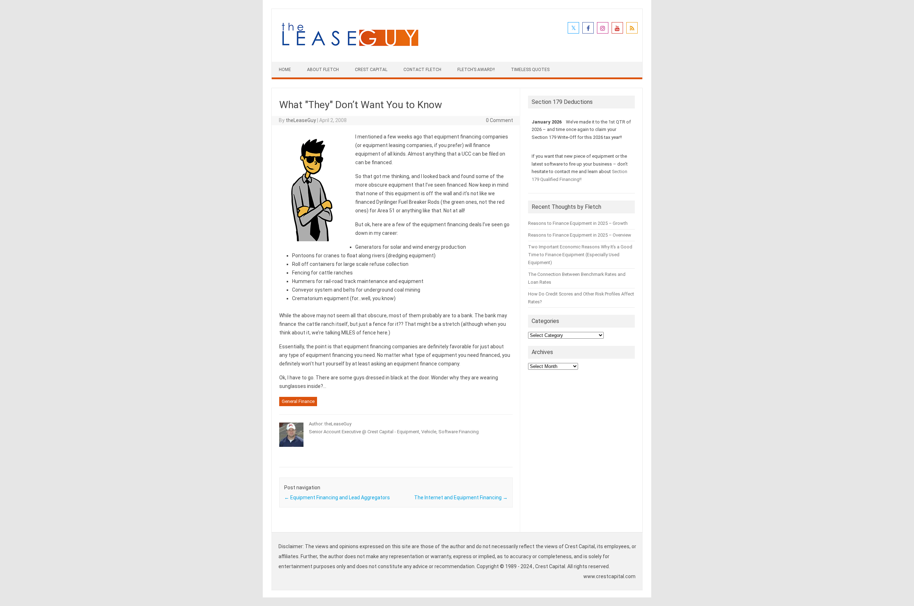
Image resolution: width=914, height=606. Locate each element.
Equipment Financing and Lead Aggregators (337, 497)
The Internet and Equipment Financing (461, 497)
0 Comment (499, 120)
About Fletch (323, 69)
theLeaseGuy (301, 120)
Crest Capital (371, 69)
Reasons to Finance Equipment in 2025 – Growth (578, 223)
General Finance (298, 401)
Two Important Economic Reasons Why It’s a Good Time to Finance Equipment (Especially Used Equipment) (580, 254)
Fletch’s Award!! (476, 69)
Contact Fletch (422, 69)
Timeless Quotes (530, 69)
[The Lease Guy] (350, 49)
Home (285, 69)
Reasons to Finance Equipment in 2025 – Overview (579, 235)
